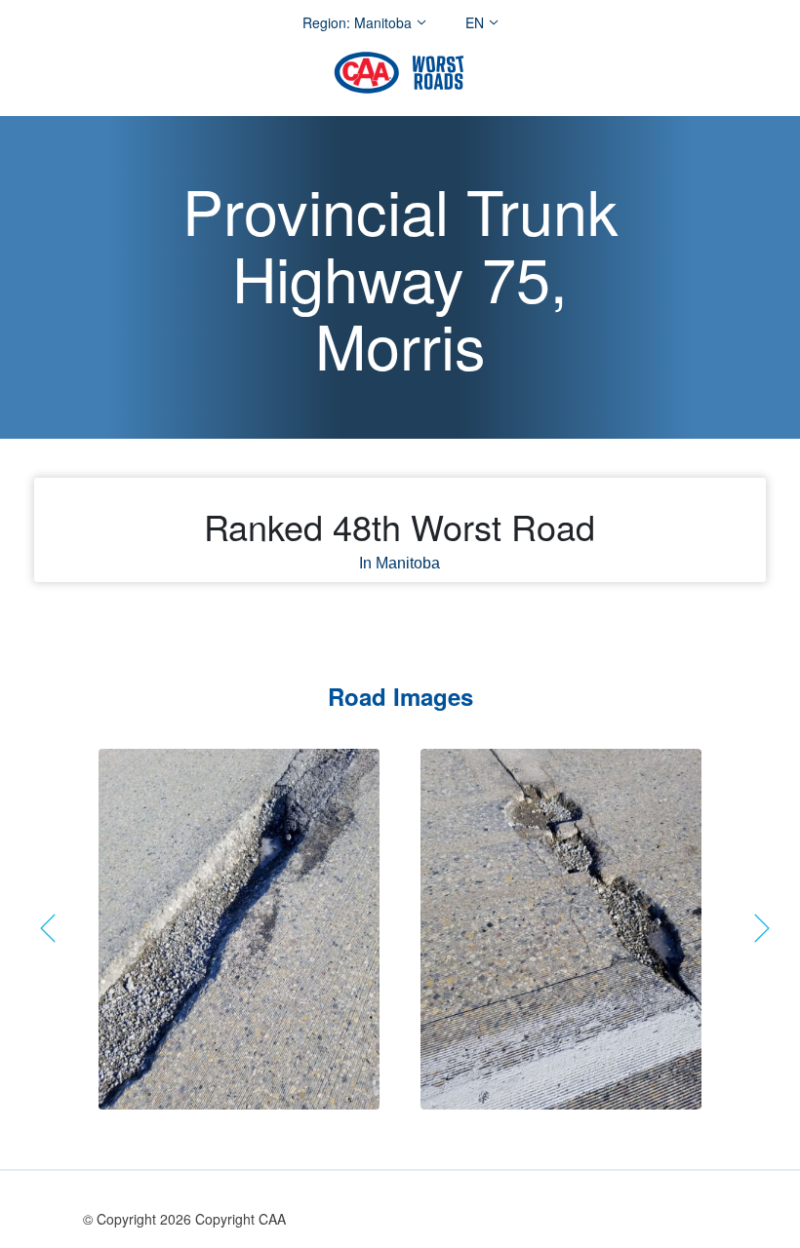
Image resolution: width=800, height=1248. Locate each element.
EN (474, 22)
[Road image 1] (239, 929)
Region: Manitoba (357, 22)
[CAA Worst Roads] (399, 72)
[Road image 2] (561, 929)
